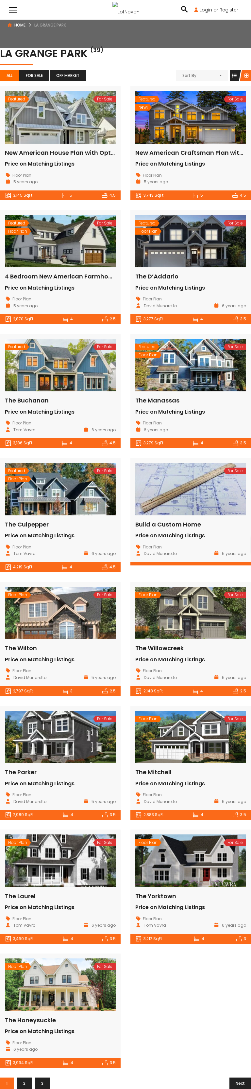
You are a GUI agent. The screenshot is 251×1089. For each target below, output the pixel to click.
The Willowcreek (159, 648)
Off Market (67, 75)
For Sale (34, 75)
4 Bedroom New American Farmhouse (62, 276)
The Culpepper (27, 524)
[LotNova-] (125, 10)
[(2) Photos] (176, 612)
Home (19, 25)
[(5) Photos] (46, 241)
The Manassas (157, 400)
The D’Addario (156, 276)
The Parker (21, 772)
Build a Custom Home (168, 524)
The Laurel (20, 896)
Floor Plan (21, 175)
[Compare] (74, 117)
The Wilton (21, 648)
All (9, 75)
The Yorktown (155, 896)
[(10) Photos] (46, 365)
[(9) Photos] (46, 984)
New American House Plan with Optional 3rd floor (79, 153)
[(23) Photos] (176, 117)
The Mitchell (153, 772)
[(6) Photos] (46, 117)
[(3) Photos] (46, 736)
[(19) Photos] (176, 241)
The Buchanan (27, 400)
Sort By (189, 75)
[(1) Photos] (176, 488)
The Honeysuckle (30, 1020)
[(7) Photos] (176, 365)
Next (240, 1083)
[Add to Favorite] (60, 117)
